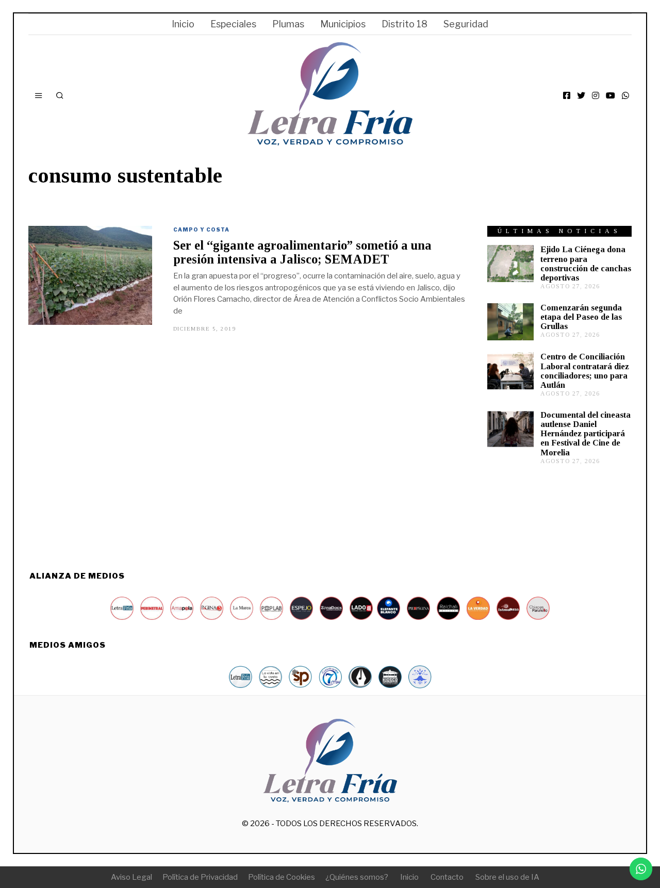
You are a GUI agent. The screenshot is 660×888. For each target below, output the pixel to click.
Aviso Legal (131, 877)
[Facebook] (566, 95)
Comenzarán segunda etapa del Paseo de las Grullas (581, 317)
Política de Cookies (281, 877)
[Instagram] (595, 95)
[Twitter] (581, 95)
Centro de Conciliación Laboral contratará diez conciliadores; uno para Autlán (584, 370)
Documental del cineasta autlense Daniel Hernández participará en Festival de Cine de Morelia (585, 433)
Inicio (183, 24)
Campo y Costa (201, 229)
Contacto (447, 877)
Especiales (233, 24)
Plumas (288, 24)
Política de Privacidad (200, 877)
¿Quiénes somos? (356, 877)
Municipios (343, 24)
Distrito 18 (404, 24)
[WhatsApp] (625, 95)
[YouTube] (610, 95)
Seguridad (465, 24)
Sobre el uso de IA (507, 877)
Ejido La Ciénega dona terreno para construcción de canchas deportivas (585, 263)
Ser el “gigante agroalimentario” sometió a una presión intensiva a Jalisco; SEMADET (302, 252)
